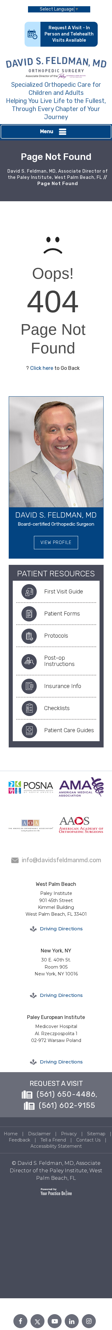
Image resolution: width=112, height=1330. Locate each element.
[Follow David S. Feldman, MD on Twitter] (37, 1321)
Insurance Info (62, 686)
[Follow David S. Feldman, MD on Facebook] (20, 1321)
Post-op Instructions (59, 660)
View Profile (56, 542)
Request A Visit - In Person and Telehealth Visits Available (69, 34)
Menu (46, 131)
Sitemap (96, 1134)
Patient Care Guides (69, 730)
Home (11, 1134)
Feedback (19, 1140)
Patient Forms (62, 613)
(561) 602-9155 (67, 1105)
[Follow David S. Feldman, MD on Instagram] (89, 1321)
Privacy (69, 1134)
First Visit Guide (63, 591)
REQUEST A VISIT (56, 1083)
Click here (41, 368)
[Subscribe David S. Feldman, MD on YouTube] (55, 1321)
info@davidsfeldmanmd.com (61, 860)
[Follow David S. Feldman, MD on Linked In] (72, 1321)
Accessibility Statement (56, 1146)
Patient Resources (56, 574)
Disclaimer (39, 1134)
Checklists (57, 708)
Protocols (56, 635)
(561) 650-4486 (66, 1094)
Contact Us (88, 1140)
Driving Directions (61, 929)
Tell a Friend (53, 1140)
